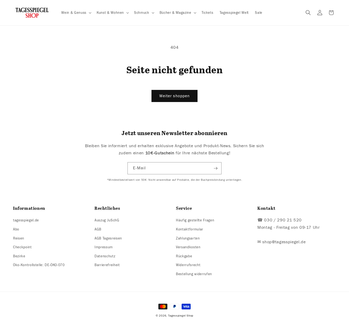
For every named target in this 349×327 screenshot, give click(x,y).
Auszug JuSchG (106, 220)
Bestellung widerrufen (194, 274)
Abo (16, 229)
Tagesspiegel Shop (180, 315)
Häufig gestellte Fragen (195, 220)
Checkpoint (22, 247)
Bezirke (19, 256)
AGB (97, 229)
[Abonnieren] (215, 168)
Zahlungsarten (188, 238)
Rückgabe (184, 256)
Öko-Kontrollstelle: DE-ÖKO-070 (39, 265)
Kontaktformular (189, 229)
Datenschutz (104, 256)
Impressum (103, 247)
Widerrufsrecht (188, 265)
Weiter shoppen (174, 96)
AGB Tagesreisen (108, 238)
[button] (75, 12)
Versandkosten (188, 247)
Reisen (18, 238)
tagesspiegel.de (26, 220)
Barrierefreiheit (107, 265)
